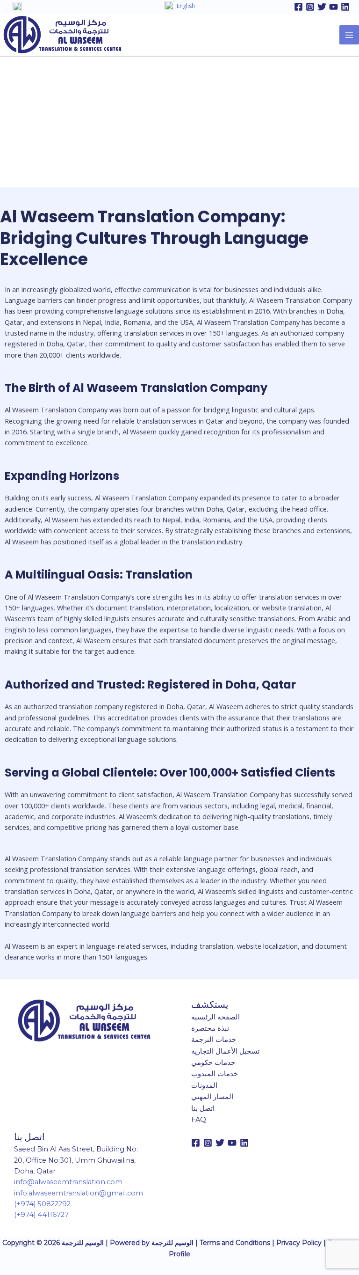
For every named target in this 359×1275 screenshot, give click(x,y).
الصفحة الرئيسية (215, 1017)
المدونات (204, 1085)
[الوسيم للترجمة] (62, 33)
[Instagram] (310, 6)
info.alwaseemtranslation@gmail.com (78, 1193)
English (185, 6)
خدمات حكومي (213, 1062)
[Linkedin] (345, 6)
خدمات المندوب (214, 1074)
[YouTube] (333, 6)
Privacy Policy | (302, 1242)
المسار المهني (212, 1096)
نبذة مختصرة (210, 1028)
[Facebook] (298, 6)
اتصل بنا (203, 1108)
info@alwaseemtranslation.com (68, 1182)
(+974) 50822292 (42, 1204)
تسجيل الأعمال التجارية (225, 1051)
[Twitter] (321, 6)
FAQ (198, 1119)
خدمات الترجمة (213, 1039)
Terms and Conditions (235, 1242)
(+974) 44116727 (41, 1214)
